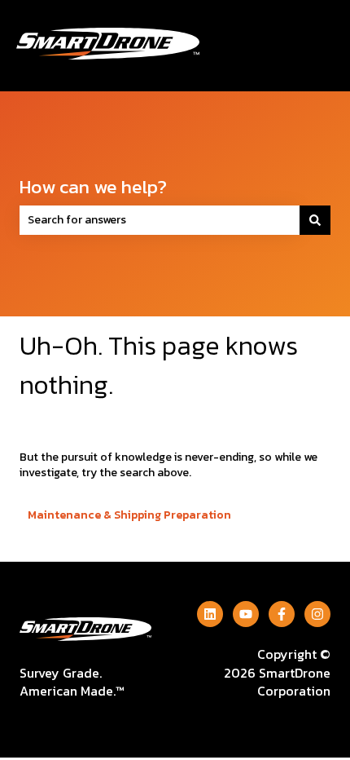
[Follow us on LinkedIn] (210, 614)
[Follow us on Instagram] (317, 614)
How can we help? (93, 187)
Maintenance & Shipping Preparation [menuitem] (129, 515)
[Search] (315, 220)
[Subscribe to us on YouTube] (246, 614)
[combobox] (160, 220)
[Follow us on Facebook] (282, 614)
